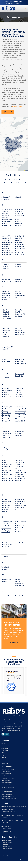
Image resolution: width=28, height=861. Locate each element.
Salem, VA (4, 524)
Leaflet (26, 170)
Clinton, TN (18, 238)
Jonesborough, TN (20, 363)
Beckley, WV (5, 213)
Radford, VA (5, 499)
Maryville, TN (5, 415)
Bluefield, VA (19, 209)
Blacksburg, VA (6, 221)
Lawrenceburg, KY (7, 390)
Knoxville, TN (19, 376)
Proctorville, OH (20, 478)
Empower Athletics (12, 671)
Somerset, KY (5, 532)
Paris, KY (4, 462)
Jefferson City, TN (20, 359)
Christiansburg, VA (7, 252)
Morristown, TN (20, 413)
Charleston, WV (6, 244)
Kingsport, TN (19, 374)
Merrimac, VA (5, 421)
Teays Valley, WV (6, 544)
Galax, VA (4, 310)
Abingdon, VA (5, 197)
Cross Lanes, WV (20, 254)
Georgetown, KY (6, 318)
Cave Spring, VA (6, 238)
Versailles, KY (5, 567)
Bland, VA (4, 223)
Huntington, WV (20, 332)
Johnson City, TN (20, 361)
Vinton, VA (4, 569)
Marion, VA (4, 411)
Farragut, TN (5, 297)
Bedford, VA (5, 215)
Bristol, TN (18, 219)
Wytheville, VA (19, 585)
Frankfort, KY (19, 293)
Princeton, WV (19, 476)
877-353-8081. (17, 107)
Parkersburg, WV (6, 464)
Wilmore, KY (5, 581)
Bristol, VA (18, 221)
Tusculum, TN (19, 542)
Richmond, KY (5, 507)
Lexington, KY (19, 388)
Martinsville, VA (6, 413)
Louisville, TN (19, 396)
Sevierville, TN (6, 528)
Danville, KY (5, 269)
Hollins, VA (18, 328)
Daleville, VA (5, 264)
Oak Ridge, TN (6, 448)
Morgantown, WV (20, 411)
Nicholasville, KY (20, 431)
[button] (2, 119)
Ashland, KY (5, 199)
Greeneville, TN (20, 314)
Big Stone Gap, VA (7, 219)
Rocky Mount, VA (20, 501)
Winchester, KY (19, 579)
